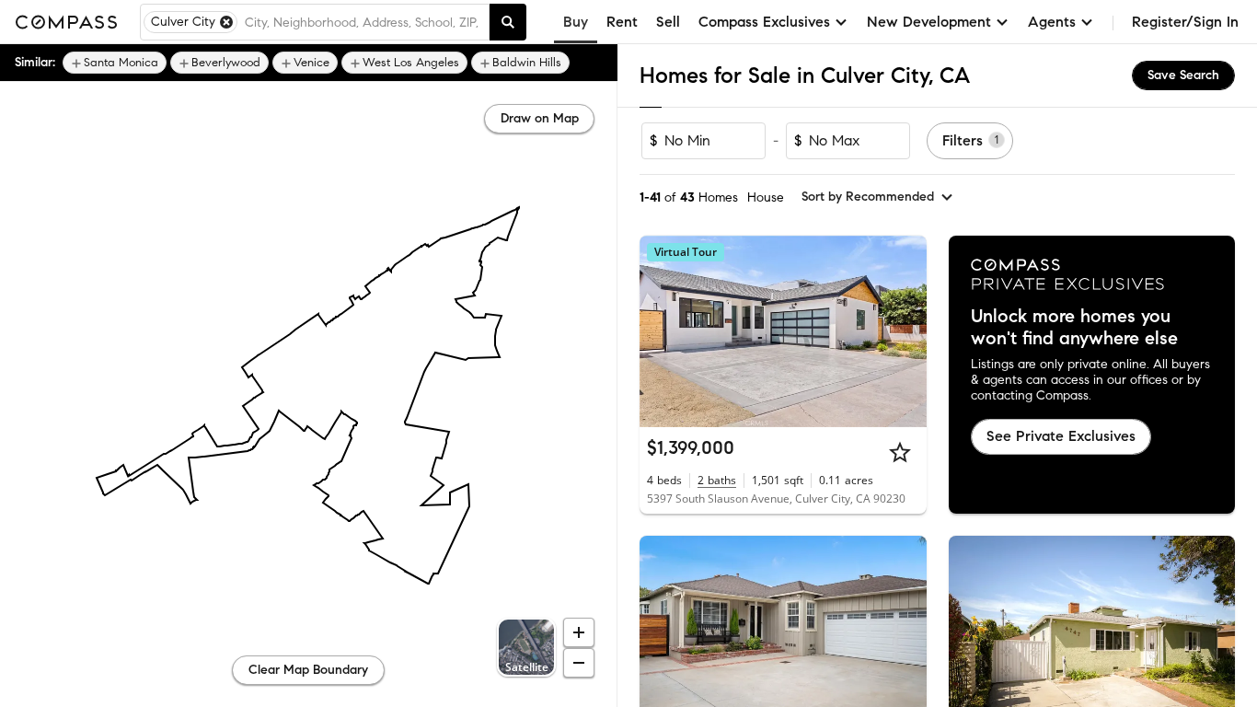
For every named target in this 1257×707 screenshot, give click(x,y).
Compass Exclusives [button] (764, 21)
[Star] (900, 452)
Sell (668, 21)
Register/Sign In (1185, 21)
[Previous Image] (661, 331)
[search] (508, 22)
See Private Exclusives (1061, 436)
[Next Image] (904, 331)
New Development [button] (929, 21)
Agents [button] (1052, 21)
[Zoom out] (578, 663)
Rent (622, 21)
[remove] (226, 22)
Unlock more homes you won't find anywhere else (1074, 328)
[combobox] (363, 22)
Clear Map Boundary (308, 670)
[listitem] (115, 63)
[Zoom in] (578, 632)
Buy (575, 21)
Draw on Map (540, 118)
